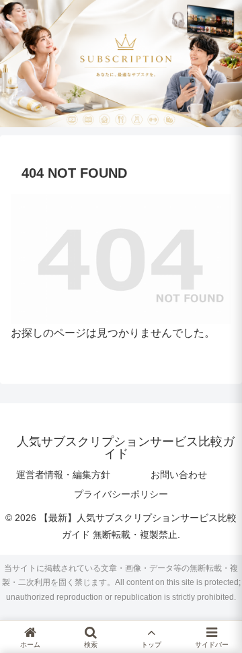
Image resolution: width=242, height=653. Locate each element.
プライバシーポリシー (121, 494)
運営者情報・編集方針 (63, 474)
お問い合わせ (179, 474)
